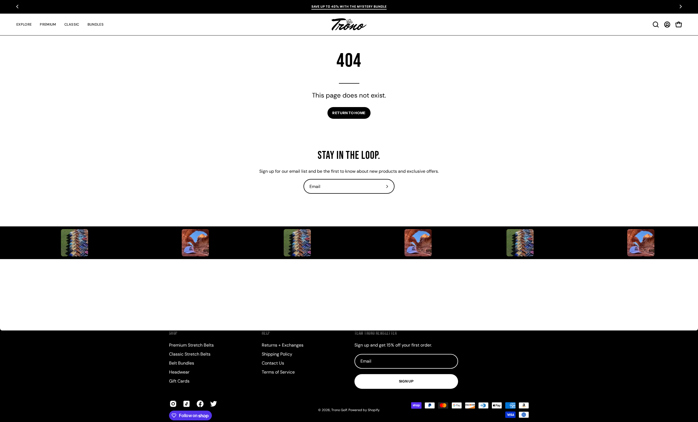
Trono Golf (339, 410)
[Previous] (17, 6)
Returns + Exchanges (282, 345)
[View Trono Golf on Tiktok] (185, 404)
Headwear (179, 372)
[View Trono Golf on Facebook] (199, 404)
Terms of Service (278, 372)
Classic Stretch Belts (189, 354)
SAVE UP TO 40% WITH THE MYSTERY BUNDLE (349, 6)
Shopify (373, 410)
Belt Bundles (181, 363)
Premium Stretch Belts (191, 345)
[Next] (680, 6)
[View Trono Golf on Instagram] (172, 404)
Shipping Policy (277, 354)
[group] (349, 6)
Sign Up (406, 381)
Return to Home (349, 113)
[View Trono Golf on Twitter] (212, 404)
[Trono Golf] (349, 24)
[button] (655, 24)
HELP (266, 333)
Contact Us (273, 363)
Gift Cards (179, 381)
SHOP (173, 333)
